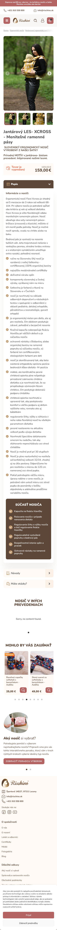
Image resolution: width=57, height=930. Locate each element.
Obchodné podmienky (12, 880)
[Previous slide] (8, 73)
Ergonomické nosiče (17, 30)
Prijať (28, 915)
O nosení (6, 832)
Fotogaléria (7, 851)
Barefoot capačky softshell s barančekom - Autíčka (13, 681)
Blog (4, 856)
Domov (6, 30)
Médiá (4, 846)
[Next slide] (49, 73)
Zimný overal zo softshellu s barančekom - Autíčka (38, 681)
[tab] (28, 632)
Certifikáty (6, 842)
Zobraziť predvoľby (28, 923)
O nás (4, 827)
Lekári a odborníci (10, 837)
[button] (35, 20)
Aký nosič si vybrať (10, 870)
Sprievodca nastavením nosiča (15, 875)
